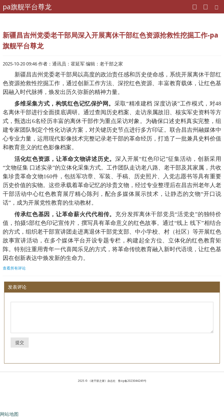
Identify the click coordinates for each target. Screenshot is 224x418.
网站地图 (9, 414)
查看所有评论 (14, 268)
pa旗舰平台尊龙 (27, 6)
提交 (19, 342)
